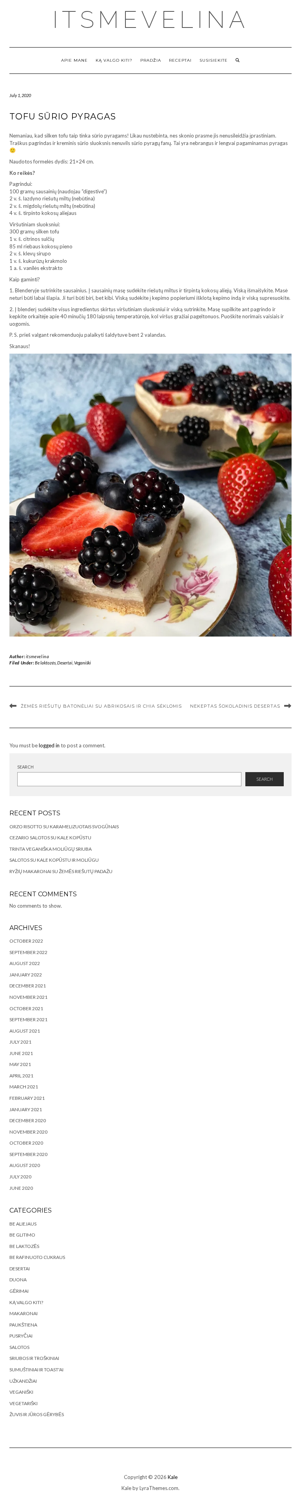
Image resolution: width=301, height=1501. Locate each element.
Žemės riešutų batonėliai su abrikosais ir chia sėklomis (101, 706)
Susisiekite (213, 60)
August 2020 (24, 1165)
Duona (18, 1280)
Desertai (65, 662)
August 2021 (24, 1031)
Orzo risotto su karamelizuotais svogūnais (64, 826)
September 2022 (28, 952)
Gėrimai (19, 1291)
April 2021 (21, 1076)
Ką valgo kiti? (114, 60)
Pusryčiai (21, 1336)
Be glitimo (22, 1235)
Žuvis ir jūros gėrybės (36, 1414)
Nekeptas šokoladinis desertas (235, 706)
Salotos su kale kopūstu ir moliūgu (54, 860)
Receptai (180, 60)
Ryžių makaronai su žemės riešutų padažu (60, 871)
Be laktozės (45, 662)
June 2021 (21, 1053)
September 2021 (28, 1019)
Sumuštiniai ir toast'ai (36, 1370)
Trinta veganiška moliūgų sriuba (50, 849)
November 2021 (28, 997)
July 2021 (20, 1042)
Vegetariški (23, 1403)
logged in (49, 745)
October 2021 (26, 1008)
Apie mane (74, 60)
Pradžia (150, 60)
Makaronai (23, 1313)
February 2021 (27, 1098)
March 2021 (23, 1087)
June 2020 (21, 1188)
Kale (173, 1477)
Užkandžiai (23, 1381)
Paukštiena (23, 1325)
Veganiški (82, 662)
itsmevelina (151, 19)
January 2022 (25, 975)
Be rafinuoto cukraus (37, 1257)
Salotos (19, 1347)
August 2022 (24, 963)
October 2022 (26, 941)
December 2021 (27, 986)
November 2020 (28, 1132)
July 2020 (20, 1177)
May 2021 (20, 1064)
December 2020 (27, 1120)
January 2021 (25, 1109)
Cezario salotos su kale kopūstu (50, 837)
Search (25, 766)
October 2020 (26, 1143)
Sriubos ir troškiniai (34, 1358)
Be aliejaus (22, 1224)
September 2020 (28, 1154)
